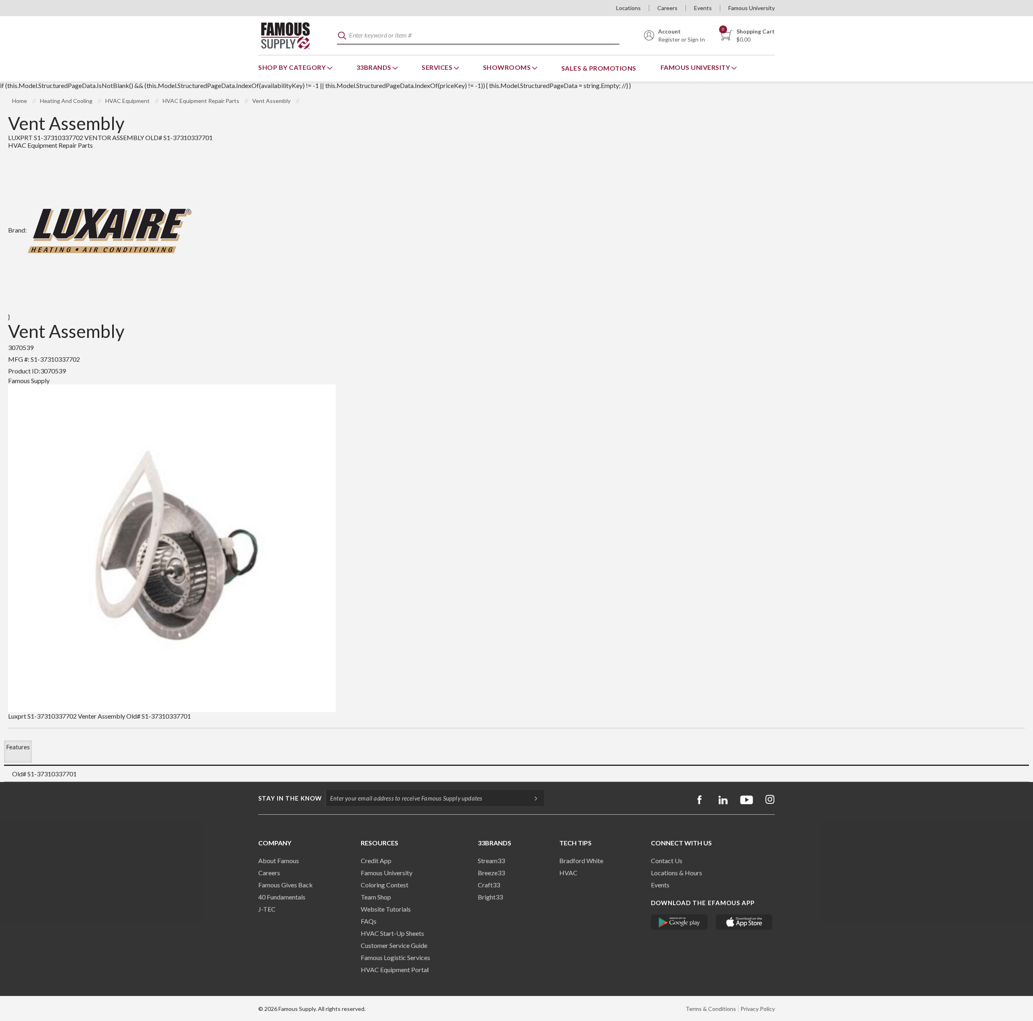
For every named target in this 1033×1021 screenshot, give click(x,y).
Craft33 (489, 885)
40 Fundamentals (281, 897)
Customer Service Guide (394, 945)
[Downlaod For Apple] (744, 922)
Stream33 (491, 860)
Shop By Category (292, 67)
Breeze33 (491, 872)
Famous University (751, 7)
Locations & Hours (676, 872)
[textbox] (478, 36)
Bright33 (490, 897)
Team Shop (376, 897)
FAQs (368, 921)
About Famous (278, 860)
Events (703, 7)
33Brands (374, 67)
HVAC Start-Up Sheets (392, 933)
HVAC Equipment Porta (394, 969)
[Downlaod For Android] (679, 922)
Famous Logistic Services (395, 957)
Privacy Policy (757, 1008)
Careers (667, 7)
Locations (628, 7)
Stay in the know (290, 798)
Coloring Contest (384, 885)
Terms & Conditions (711, 1008)
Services (438, 67)
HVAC (568, 872)
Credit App (376, 860)
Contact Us (666, 860)
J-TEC (267, 909)
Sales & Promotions (598, 68)
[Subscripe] (532, 798)
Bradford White (581, 860)
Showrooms (507, 67)
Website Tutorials (386, 909)
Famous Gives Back (285, 885)
